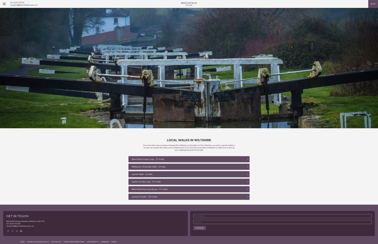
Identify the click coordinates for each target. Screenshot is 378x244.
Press (114, 242)
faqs (22, 242)
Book (373, 4)
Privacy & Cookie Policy (38, 242)
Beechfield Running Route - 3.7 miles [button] (150, 189)
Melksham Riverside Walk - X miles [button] (148, 167)
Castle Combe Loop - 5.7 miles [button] (146, 182)
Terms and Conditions (73, 242)
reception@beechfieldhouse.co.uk (24, 5)
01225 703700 (18, 3)
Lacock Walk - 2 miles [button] (142, 174)
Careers (105, 242)
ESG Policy (56, 242)
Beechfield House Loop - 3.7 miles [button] (148, 159)
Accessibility (93, 242)
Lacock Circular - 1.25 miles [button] (144, 197)
